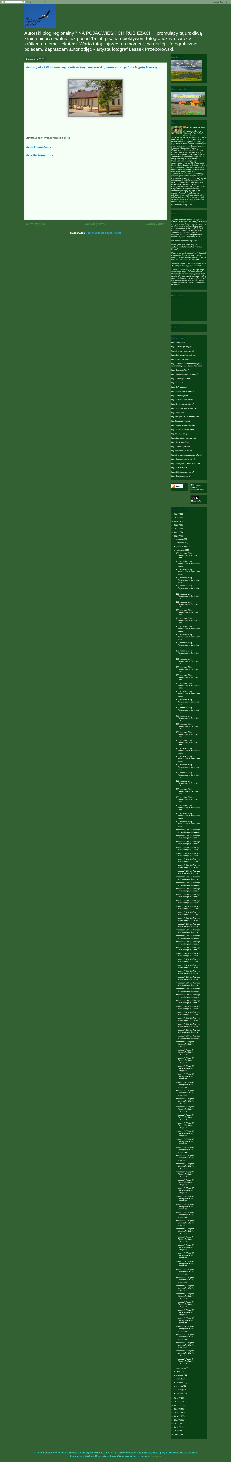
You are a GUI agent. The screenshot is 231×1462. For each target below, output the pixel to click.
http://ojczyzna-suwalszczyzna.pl (185, 417)
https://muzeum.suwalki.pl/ (182, 404)
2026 (176, 514)
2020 (176, 536)
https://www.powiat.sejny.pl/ (182, 351)
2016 (176, 1409)
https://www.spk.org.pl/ (180, 378)
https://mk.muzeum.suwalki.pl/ (184, 408)
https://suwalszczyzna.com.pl (183, 438)
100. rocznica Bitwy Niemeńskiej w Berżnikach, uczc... (188, 555)
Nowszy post (35, 224)
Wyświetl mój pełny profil (181, 204)
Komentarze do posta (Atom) (103, 232)
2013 (176, 1420)
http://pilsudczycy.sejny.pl (181, 359)
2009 (176, 1434)
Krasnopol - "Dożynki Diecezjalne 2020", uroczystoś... (185, 1044)
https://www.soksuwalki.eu (182, 400)
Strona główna (95, 224)
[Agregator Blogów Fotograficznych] (199, 489)
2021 (176, 532)
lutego (179, 1390)
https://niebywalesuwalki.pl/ (182, 391)
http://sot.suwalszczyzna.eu (182, 429)
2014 (176, 1416)
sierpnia (180, 1368)
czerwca (180, 1375)
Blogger (155, 1456)
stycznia (180, 1393)
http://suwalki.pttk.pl (179, 434)
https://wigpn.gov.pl (179, 342)
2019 (176, 1398)
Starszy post (155, 224)
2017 (176, 1405)
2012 (176, 1423)
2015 (176, 1413)
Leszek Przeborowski (195, 127)
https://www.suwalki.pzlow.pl (183, 425)
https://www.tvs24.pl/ (179, 370)
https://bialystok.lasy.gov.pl (182, 472)
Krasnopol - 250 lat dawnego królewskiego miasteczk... (188, 831)
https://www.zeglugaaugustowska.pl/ (186, 455)
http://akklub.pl (177, 412)
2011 (176, 1427)
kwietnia (180, 1382)
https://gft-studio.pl (179, 387)
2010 (176, 1431)
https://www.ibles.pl (179, 468)
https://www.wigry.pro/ (180, 395)
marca (179, 1386)
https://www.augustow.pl (181, 446)
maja (178, 1379)
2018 (176, 1402)
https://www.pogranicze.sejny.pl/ (184, 374)
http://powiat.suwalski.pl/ (181, 451)
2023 (176, 525)
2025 (176, 518)
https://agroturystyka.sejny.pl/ (183, 355)
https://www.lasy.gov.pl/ (181, 476)
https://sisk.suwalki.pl (180, 442)
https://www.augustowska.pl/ (183, 459)
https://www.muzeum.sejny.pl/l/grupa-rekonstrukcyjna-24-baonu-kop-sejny (187, 364)
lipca (178, 1372)
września (180, 550)
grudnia (179, 539)
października (182, 546)
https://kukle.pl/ (177, 383)
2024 (176, 521)
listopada (180, 543)
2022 (176, 529)
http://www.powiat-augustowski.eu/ (185, 463)
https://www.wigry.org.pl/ (181, 347)
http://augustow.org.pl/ (180, 421)
